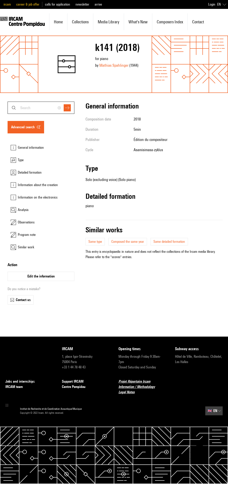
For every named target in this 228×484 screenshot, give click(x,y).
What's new (138, 21)
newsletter (82, 4)
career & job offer (27, 4)
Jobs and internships (20, 381)
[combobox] (41, 108)
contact (198, 21)
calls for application (57, 4)
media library (108, 21)
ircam (7, 4)
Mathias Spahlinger (113, 65)
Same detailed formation (169, 241)
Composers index (170, 21)
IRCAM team (14, 387)
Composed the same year (127, 241)
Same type (95, 241)
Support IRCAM (72, 381)
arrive (98, 4)
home (58, 21)
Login (211, 4)
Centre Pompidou (74, 387)
